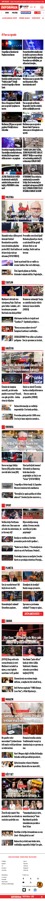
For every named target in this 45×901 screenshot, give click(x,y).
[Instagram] (40, 878)
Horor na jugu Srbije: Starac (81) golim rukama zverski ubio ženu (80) (11, 469)
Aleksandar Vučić (9, 18)
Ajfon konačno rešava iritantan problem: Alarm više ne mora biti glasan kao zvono (27, 765)
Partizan (4, 518)
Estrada (22, 786)
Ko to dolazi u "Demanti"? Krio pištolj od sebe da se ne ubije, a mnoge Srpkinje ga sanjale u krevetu (22, 793)
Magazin (25, 868)
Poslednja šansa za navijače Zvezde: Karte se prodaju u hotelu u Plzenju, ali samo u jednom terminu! (28, 558)
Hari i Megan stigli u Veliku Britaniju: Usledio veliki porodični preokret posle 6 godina (28, 755)
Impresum (5, 882)
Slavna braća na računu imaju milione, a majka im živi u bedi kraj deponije (27, 680)
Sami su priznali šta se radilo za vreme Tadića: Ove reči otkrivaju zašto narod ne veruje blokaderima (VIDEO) (27, 263)
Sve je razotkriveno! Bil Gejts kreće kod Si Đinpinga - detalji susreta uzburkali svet (12, 586)
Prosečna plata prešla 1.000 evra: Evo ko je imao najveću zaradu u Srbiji (27, 417)
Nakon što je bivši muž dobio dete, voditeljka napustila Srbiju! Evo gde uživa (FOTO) (28, 843)
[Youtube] (25, 882)
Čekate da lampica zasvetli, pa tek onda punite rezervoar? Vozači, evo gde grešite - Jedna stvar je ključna (12, 394)
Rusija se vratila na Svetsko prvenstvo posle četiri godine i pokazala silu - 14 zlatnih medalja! (27, 540)
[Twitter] (33, 878)
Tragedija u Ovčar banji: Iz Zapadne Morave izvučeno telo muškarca (28, 486)
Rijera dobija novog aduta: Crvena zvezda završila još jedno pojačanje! (31, 527)
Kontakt (4, 879)
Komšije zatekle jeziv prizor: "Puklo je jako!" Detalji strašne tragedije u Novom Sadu (11, 83)
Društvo (26, 383)
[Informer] (31, 7)
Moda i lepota (22, 711)
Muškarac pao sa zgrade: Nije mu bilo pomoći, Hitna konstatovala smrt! (33, 82)
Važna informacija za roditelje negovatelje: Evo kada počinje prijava (26, 408)
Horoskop (36, 18)
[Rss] (33, 882)
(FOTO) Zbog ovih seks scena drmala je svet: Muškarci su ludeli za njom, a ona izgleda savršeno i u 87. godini (10, 666)
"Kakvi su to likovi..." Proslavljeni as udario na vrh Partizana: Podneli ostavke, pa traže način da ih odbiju (28, 549)
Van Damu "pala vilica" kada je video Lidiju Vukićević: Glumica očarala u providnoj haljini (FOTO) (32, 666)
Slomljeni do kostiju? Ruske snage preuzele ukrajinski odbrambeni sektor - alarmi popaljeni (32, 586)
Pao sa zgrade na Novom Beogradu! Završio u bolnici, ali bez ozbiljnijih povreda (32, 106)
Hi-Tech (4, 734)
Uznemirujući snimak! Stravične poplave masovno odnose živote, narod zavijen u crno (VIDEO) (11, 606)
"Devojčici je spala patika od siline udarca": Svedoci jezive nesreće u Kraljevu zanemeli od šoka (27, 496)
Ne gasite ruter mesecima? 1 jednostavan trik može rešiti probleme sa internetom (12, 743)
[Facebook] (25, 878)
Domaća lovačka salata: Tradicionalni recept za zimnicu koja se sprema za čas (33, 743)
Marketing (4, 875)
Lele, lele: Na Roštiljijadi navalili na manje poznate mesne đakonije (22, 367)
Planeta (4, 580)
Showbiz (22, 633)
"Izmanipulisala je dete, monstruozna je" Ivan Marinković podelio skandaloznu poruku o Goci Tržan (32, 820)
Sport (25, 861)
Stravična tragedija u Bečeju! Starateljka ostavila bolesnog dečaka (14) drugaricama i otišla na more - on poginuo (12, 154)
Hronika (22, 439)
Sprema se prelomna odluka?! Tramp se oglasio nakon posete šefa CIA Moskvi (33, 606)
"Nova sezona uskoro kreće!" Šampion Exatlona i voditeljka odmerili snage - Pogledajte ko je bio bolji (28, 329)
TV (2, 866)
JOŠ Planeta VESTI (31, 614)
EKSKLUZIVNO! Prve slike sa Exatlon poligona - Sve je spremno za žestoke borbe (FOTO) (28, 339)
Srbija (22, 360)
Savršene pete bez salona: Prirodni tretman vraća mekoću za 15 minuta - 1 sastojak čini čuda (22, 718)
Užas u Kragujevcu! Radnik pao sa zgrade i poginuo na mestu (11, 106)
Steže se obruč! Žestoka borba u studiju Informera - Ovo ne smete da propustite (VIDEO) (33, 392)
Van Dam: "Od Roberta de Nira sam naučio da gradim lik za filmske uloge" (22, 640)
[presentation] (1, 13)
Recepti (25, 734)
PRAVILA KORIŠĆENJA (8, 884)
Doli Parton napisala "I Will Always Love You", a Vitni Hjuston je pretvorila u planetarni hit (27, 690)
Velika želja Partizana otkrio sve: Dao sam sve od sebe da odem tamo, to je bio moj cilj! (11, 527)
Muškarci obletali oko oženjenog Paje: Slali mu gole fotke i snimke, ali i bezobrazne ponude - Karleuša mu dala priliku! (11, 306)
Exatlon (4, 295)
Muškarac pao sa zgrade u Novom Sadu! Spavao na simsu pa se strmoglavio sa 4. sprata (33, 128)
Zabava (25, 866)
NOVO (7, 13)
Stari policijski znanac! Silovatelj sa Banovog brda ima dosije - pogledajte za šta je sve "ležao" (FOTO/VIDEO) (32, 472)
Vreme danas (24, 18)
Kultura (25, 655)
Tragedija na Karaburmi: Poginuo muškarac (10, 53)
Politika (14, 13)
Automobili (5, 383)
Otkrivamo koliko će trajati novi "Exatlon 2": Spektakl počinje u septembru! (26, 320)
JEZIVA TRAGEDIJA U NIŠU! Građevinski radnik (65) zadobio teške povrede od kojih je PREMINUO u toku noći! (11, 183)
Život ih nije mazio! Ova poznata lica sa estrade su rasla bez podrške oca (12, 816)
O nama (4, 877)
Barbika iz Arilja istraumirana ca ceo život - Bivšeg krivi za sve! (28, 834)
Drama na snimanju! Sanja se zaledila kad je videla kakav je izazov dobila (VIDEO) (33, 304)
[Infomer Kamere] (24, 7)
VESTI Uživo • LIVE (28, 896)
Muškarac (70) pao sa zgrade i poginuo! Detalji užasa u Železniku (12, 127)
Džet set (25, 870)
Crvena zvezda (27, 518)
